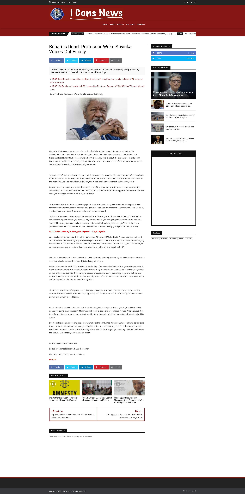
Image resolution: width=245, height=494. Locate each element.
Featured (173, 239)
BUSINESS (141, 25)
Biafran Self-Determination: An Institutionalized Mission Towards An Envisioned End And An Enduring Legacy (107, 33)
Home (74, 2)
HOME (105, 25)
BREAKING (130, 25)
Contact (193, 491)
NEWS (112, 25)
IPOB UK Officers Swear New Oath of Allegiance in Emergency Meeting (191, 33)
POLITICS (120, 25)
